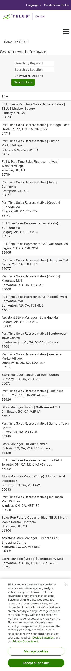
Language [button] (32, 5)
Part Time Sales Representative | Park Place (32, 391)
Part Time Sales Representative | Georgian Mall (35, 260)
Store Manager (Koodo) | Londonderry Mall (32, 558)
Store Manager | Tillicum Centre (24, 444)
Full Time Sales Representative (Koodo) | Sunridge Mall (30, 225)
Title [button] (5, 96)
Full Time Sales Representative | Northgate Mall (35, 243)
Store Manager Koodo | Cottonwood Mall (31, 407)
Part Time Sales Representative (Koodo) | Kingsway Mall (31, 278)
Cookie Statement (43, 637)
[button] (41, 31)
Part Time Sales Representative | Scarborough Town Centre (35, 335)
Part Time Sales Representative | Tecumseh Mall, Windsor (32, 499)
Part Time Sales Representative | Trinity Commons (29, 184)
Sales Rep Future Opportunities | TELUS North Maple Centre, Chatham (35, 519)
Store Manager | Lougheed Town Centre (30, 374)
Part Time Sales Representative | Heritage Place (35, 125)
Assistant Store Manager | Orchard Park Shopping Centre (30, 540)
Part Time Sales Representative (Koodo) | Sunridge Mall (31, 204)
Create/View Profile (56, 5)
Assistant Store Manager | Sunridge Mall (30, 317)
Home (8, 42)
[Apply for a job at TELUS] (25, 16)
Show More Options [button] (28, 75)
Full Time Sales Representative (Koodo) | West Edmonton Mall (34, 298)
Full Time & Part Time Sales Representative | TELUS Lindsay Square (33, 106)
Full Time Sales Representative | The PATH (32, 460)
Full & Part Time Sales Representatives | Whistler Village (30, 163)
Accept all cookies (36, 663)
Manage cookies (36, 651)
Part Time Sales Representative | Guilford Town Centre (35, 425)
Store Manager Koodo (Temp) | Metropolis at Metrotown (33, 478)
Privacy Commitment (25, 641)
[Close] (66, 584)
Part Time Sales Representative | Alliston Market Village (30, 143)
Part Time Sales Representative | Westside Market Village (31, 356)
